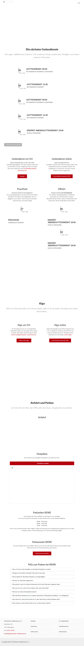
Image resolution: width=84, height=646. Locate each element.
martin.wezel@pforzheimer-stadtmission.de (23, 334)
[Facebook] (75, 642)
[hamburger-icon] (79, 3)
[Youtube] (79, 642)
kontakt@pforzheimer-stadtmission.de (15, 633)
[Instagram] (83, 642)
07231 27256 (10, 630)
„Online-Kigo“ (68, 334)
